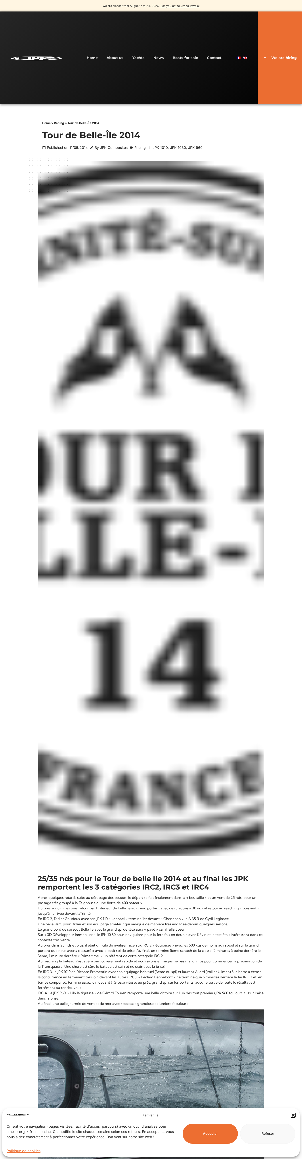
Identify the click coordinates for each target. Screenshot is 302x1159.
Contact (214, 58)
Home (92, 58)
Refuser (268, 1133)
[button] (293, 1115)
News (158, 58)
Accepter (210, 1133)
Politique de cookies (23, 1151)
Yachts (138, 58)
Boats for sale (185, 58)
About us (115, 58)
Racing (59, 123)
